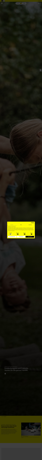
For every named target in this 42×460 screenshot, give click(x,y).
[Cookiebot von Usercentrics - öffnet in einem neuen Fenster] (31, 222)
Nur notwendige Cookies (12, 236)
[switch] (17, 234)
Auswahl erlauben (21, 236)
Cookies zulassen (30, 236)
